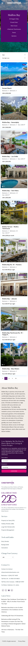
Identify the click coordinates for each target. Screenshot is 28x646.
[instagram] (12, 590)
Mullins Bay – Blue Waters (10, 369)
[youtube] (9, 590)
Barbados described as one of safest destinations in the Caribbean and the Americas (12, 610)
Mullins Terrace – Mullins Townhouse (10, 227)
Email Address (4, 457)
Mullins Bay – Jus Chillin (10, 156)
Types (3, 55)
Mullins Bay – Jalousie (9, 299)
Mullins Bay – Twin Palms (10, 190)
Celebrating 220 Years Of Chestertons (12, 615)
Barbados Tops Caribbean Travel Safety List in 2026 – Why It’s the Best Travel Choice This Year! (13, 601)
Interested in (4, 464)
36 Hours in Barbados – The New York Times (12, 631)
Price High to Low (5, 58)
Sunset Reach (7, 88)
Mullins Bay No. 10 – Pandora (11, 265)
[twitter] (6, 590)
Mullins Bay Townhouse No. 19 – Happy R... (12, 334)
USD (3, 557)
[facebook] (3, 590)
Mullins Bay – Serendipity (10, 122)
